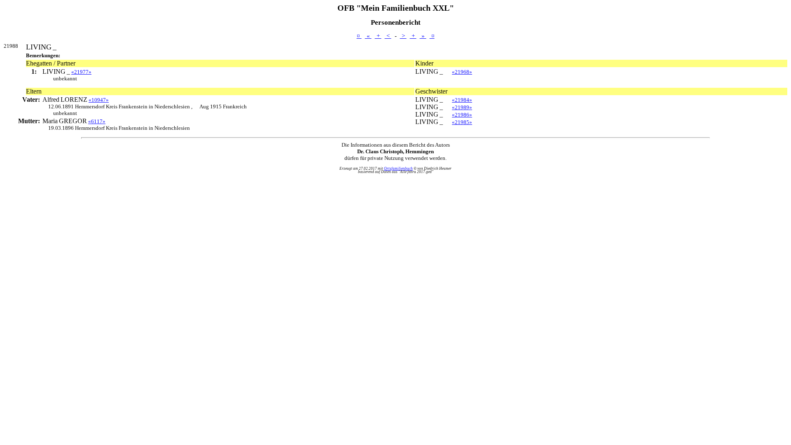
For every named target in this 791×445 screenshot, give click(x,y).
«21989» (462, 107)
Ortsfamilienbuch (398, 168)
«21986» (462, 115)
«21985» (462, 122)
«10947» (99, 100)
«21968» (462, 72)
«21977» (81, 72)
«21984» (462, 100)
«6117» (96, 121)
